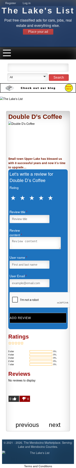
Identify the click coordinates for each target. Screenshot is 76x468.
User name (18, 257)
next (54, 424)
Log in (27, 3)
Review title (18, 211)
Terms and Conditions (38, 466)
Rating (14, 187)
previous (27, 424)
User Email (18, 276)
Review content (16, 232)
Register (10, 3)
